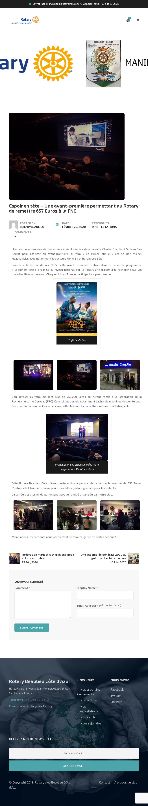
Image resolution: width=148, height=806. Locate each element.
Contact (104, 782)
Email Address (87, 605)
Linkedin (116, 701)
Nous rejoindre (90, 723)
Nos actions (88, 700)
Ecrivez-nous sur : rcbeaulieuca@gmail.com (56, 3)
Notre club (87, 717)
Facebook (117, 689)
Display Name (87, 587)
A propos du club (125, 782)
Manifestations (104, 226)
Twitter (116, 695)
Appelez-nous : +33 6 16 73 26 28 (101, 3)
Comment (22, 587)
